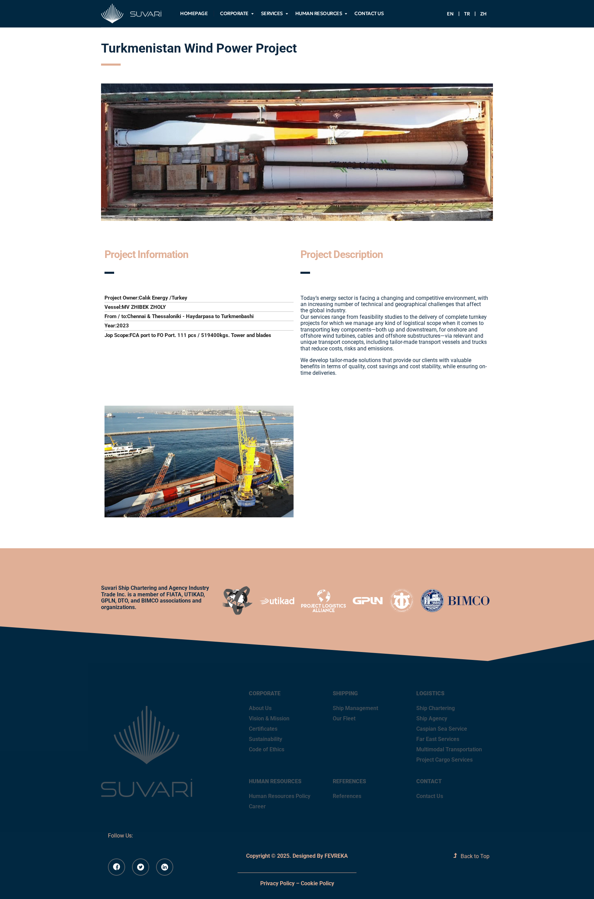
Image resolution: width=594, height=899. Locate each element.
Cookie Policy (317, 883)
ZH (483, 14)
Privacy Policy (277, 883)
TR (467, 14)
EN (450, 14)
